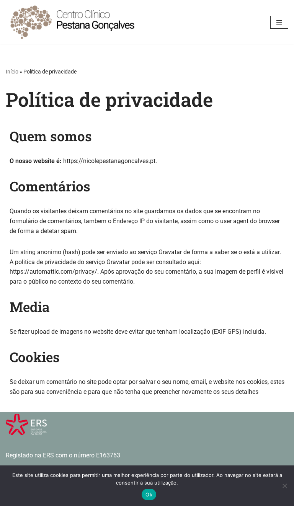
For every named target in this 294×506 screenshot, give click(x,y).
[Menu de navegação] (279, 22)
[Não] (284, 486)
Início (12, 72)
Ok (148, 494)
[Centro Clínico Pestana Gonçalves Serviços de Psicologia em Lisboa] (73, 22)
